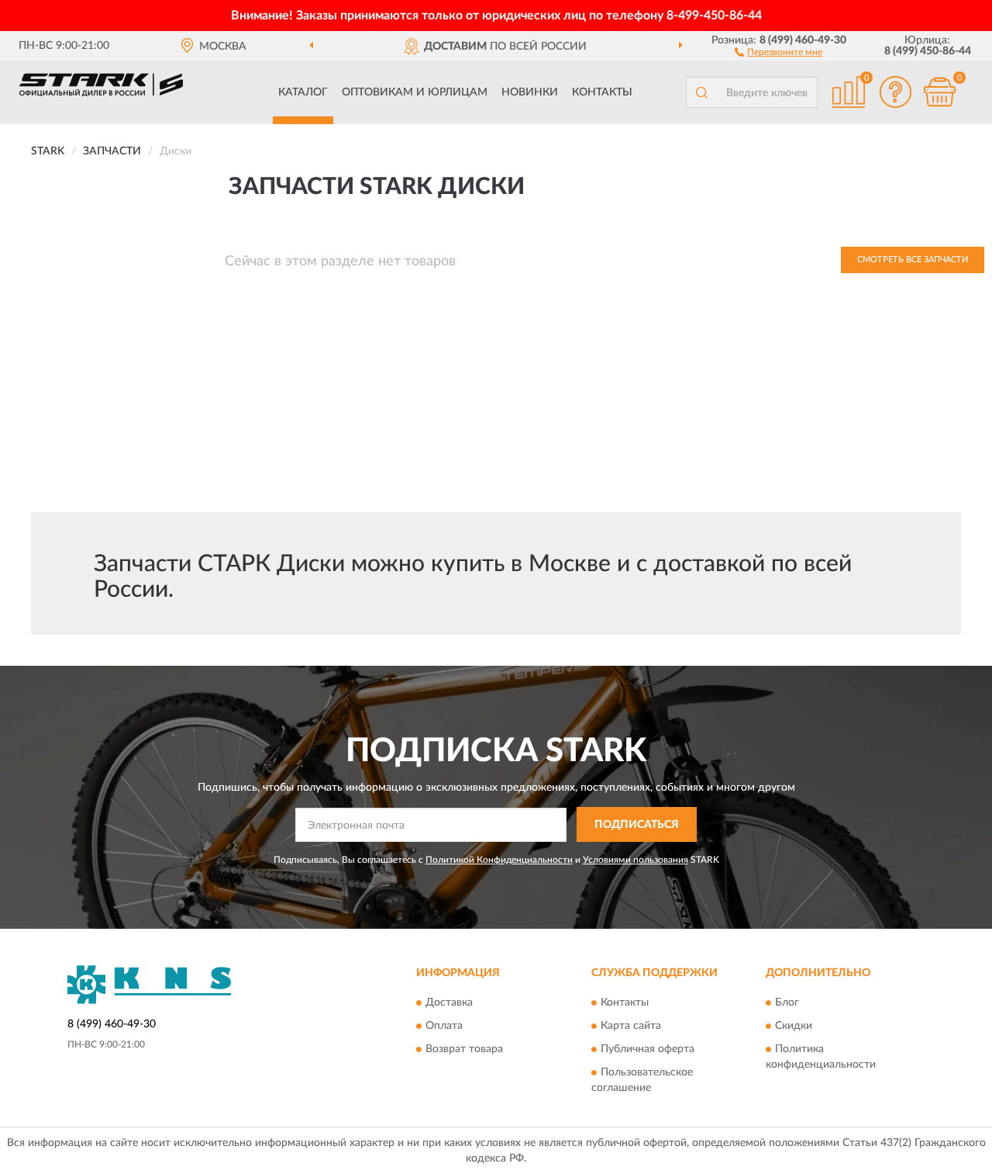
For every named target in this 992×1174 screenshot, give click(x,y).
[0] (939, 92)
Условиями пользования (635, 859)
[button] (778, 51)
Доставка (449, 1003)
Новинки (529, 92)
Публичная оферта (647, 1049)
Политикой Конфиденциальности (499, 859)
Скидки (793, 1026)
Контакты (602, 92)
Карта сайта (631, 1026)
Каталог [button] (303, 92)
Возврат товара (464, 1049)
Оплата (444, 1026)
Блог (787, 1003)
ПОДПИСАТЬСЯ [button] (636, 824)
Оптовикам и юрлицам (414, 92)
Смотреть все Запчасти (912, 259)
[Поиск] (701, 92)
